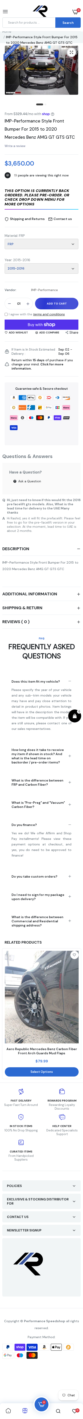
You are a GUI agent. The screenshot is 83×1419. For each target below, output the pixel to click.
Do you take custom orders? (34, 876)
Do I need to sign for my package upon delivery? (38, 897)
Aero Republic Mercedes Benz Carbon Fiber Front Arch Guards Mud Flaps (41, 1051)
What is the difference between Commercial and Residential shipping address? (37, 921)
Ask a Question (29, 481)
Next (75, 1013)
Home (6, 31)
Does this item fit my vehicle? (36, 681)
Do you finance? (24, 825)
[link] (74, 955)
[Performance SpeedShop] (40, 12)
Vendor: (10, 290)
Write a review (15, 146)
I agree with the (37, 314)
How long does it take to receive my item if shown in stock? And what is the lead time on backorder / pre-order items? (38, 756)
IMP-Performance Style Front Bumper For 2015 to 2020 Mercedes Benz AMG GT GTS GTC (40, 129)
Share (73, 332)
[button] (41, 198)
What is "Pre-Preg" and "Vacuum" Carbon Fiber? (38, 805)
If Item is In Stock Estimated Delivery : (33, 351)
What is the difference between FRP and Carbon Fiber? (37, 782)
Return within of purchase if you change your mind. (42, 364)
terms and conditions (49, 314)
